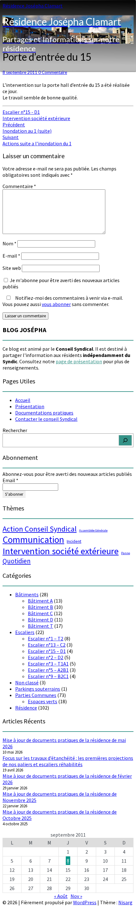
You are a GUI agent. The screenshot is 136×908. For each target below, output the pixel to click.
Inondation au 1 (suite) (27, 127)
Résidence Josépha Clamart (33, 6)
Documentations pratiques (44, 412)
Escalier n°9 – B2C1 (48, 676)
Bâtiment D (40, 619)
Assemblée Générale (93, 530)
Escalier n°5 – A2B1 (48, 670)
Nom (9, 243)
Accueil (22, 400)
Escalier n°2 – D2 (45, 657)
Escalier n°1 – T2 (45, 638)
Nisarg (125, 902)
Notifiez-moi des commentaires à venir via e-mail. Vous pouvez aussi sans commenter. (63, 301)
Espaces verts (42, 701)
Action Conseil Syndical (40, 529)
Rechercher (15, 430)
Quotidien (17, 561)
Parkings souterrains (37, 689)
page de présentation (79, 361)
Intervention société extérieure (36, 118)
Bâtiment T (40, 626)
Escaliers (24, 632)
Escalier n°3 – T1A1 (48, 663)
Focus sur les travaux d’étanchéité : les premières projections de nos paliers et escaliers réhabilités (68, 761)
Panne (125, 553)
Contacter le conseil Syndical (46, 419)
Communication (33, 539)
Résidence (26, 708)
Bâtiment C (40, 613)
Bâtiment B (40, 607)
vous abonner (56, 304)
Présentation (29, 406)
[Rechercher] (125, 440)
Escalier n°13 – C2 (46, 645)
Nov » (76, 896)
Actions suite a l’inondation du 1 (37, 140)
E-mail (11, 256)
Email (10, 480)
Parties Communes (35, 695)
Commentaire (19, 186)
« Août (61, 896)
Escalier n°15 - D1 (21, 112)
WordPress (84, 902)
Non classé (27, 682)
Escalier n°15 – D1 (47, 651)
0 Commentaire (52, 72)
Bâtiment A (40, 601)
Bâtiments (27, 594)
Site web (12, 268)
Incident (74, 541)
